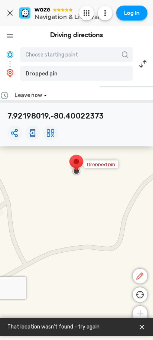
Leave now (28, 95)
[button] (76, 73)
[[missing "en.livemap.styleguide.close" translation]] (142, 327)
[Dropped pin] (76, 165)
